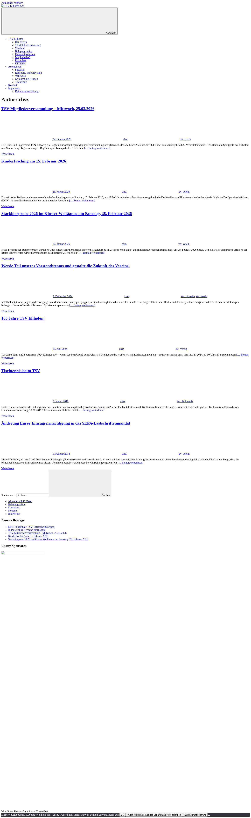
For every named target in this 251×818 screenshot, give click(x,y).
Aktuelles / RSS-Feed (20, 501)
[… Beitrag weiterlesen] (97, 148)
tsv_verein (185, 139)
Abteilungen (15, 66)
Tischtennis (21, 81)
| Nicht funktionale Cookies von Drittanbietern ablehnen (154, 815)
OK (122, 815)
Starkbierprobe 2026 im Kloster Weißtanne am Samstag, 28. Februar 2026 (66, 213)
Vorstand (20, 48)
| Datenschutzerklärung (195, 815)
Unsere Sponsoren (25, 54)
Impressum (14, 88)
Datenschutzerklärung (27, 91)
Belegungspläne (23, 51)
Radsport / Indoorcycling (28, 72)
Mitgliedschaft (22, 57)
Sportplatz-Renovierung (28, 45)
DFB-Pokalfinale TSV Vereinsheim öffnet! (31, 526)
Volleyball (20, 75)
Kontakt (12, 85)
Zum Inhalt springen (12, 2)
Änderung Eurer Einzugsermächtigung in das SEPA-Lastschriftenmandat (65, 423)
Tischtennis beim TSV (20, 371)
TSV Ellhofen (15, 38)
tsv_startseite (188, 296)
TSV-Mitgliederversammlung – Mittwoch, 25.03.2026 (47, 108)
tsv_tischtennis (185, 401)
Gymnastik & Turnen (26, 78)
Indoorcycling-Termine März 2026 (26, 529)
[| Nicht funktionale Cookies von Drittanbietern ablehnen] (209, 815)
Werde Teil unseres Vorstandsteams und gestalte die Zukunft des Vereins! (65, 266)
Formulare (20, 60)
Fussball (19, 69)
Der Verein (21, 41)
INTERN (20, 63)
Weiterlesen (7, 153)
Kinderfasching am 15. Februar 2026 (33, 161)
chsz (125, 139)
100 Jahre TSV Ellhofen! (23, 318)
